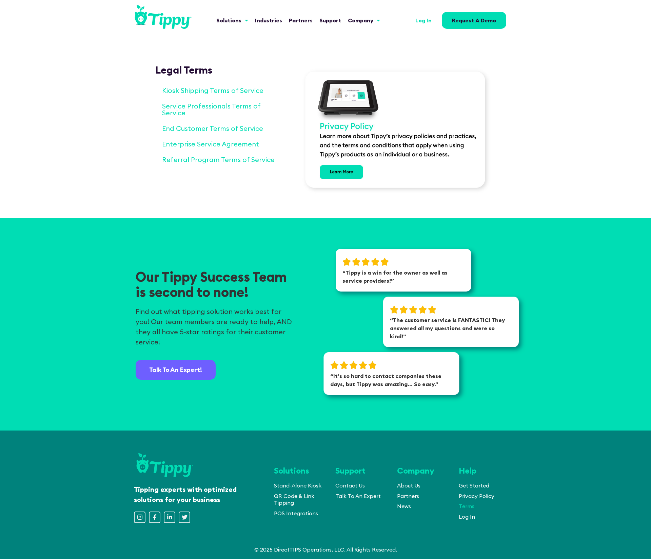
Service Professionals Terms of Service (211, 109)
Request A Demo (474, 20)
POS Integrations (296, 513)
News (404, 506)
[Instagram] (139, 517)
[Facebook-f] (154, 517)
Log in (423, 20)
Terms (466, 506)
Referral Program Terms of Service (218, 159)
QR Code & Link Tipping (294, 499)
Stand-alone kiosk (297, 485)
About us (408, 485)
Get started (474, 485)
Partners (408, 496)
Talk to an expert (358, 496)
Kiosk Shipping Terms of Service (212, 90)
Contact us (350, 485)
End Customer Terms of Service (212, 128)
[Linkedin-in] (169, 517)
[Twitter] (184, 517)
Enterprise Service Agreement (210, 144)
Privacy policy (476, 496)
